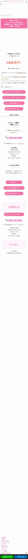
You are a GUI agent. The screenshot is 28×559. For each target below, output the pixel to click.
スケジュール (4, 545)
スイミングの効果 (5, 542)
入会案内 (3, 538)
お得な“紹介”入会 (5, 546)
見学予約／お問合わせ (6, 553)
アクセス (3, 548)
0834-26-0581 (15, 137)
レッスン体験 (4, 551)
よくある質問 (4, 550)
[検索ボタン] (26, 1)
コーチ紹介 (3, 543)
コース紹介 (3, 537)
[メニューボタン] (1, 1)
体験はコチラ (6, 556)
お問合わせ (20, 556)
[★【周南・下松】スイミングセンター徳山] (14, 1)
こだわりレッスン (5, 540)
